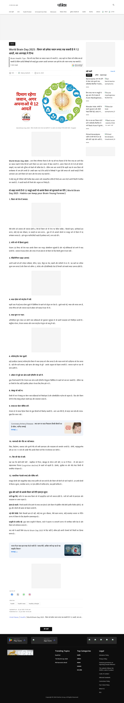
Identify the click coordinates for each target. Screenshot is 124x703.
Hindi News (13, 617)
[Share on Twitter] (17, 594)
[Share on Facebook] (11, 594)
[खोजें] (113, 5)
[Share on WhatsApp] (23, 594)
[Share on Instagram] (29, 594)
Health (22, 617)
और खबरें (46, 629)
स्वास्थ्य (12, 44)
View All (113, 71)
